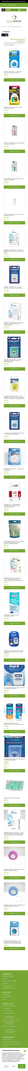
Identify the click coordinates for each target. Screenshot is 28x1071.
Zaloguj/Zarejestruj (12, 5)
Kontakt (5, 1046)
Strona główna (4, 26)
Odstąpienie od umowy (8, 988)
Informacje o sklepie (8, 976)
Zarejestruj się (6, 994)
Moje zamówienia (7, 997)
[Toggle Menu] (3, 10)
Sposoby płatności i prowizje (10, 981)
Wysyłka (5, 978)
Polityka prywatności (8, 985)
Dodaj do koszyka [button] (14, 115)
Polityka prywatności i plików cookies (12, 1044)
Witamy (4, 5)
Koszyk (4, 999)
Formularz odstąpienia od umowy (11, 1041)
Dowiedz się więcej (14, 80)
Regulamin (5, 983)
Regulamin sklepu (7, 1039)
